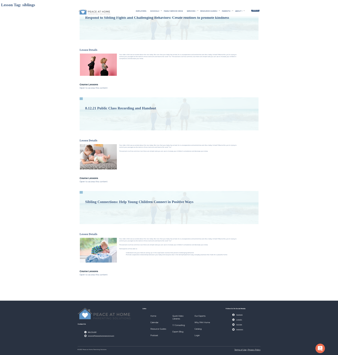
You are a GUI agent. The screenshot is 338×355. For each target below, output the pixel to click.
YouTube (239, 324)
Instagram (239, 329)
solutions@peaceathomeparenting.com (101, 336)
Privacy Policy (254, 350)
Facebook (239, 315)
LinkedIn (239, 319)
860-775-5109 (92, 332)
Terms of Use (240, 350)
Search (255, 10)
